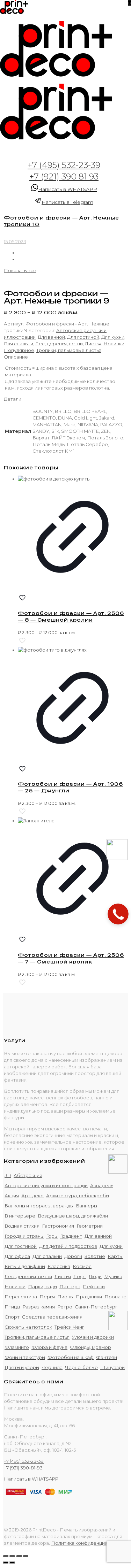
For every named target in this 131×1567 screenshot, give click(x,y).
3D (8, 1175)
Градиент (71, 1236)
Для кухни (112, 337)
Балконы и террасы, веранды (39, 1205)
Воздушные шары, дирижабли (73, 1216)
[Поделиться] (12, 1556)
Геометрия (90, 1226)
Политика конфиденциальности (89, 1543)
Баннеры (86, 1205)
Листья (93, 343)
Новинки (113, 343)
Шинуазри (112, 1367)
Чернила (52, 1367)
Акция (12, 1195)
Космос (82, 1266)
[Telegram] (118, 1328)
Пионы (65, 1296)
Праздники (89, 1296)
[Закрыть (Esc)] (5, 1556)
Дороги (73, 1256)
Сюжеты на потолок (28, 1327)
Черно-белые (81, 1367)
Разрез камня (38, 1306)
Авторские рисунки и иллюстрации (46, 1185)
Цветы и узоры (22, 1367)
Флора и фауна (49, 1347)
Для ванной (51, 337)
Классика (59, 1266)
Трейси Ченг (69, 1327)
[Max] (117, 858)
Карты (115, 1256)
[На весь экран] (19, 1556)
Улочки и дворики (93, 1337)
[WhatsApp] (118, 1172)
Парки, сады (42, 1286)
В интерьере (20, 1216)
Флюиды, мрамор (90, 1347)
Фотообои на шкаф (71, 1357)
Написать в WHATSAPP (67, 189)
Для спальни (18, 343)
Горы (52, 1236)
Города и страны (24, 1236)
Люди (95, 1276)
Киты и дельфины (25, 1266)
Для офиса (17, 1256)
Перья (47, 1296)
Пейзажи (94, 1286)
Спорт (12, 1317)
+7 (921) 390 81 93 (64, 176)
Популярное (19, 350)
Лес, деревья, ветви (59, 343)
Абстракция (28, 1175)
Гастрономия (58, 1226)
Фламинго (17, 1347)
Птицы (12, 1306)
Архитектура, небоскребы (77, 1195)
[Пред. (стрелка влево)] (5, 1562)
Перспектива (21, 1296)
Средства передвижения (52, 1317)
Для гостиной (83, 337)
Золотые (95, 1256)
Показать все (20, 270)
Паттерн (69, 1286)
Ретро (64, 1306)
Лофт (79, 1276)
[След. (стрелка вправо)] (12, 1562)
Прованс (115, 1296)
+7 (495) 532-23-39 (64, 165)
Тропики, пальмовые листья (68, 350)
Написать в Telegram (67, 202)
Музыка (113, 1276)
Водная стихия (22, 1226)
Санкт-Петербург (96, 1306)
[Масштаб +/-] (25, 1556)
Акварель (101, 1185)
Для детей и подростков (68, 1246)
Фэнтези (106, 1357)
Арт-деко (32, 1195)
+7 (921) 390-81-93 (23, 1467)
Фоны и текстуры (25, 1357)
